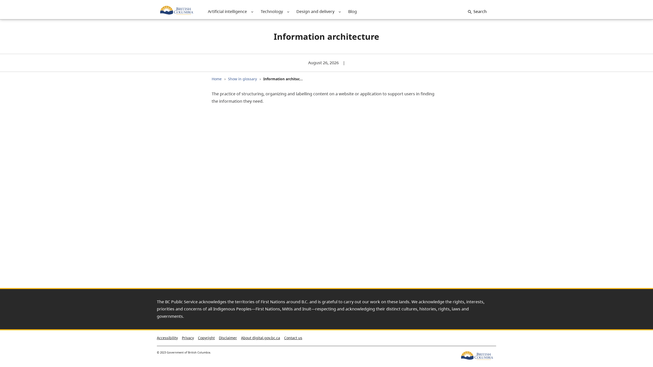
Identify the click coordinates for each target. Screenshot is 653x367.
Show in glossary (242, 78)
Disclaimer (228, 337)
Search (480, 11)
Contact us (293, 337)
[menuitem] (227, 11)
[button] (640, 339)
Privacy (188, 337)
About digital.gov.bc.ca (260, 337)
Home (217, 78)
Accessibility (167, 337)
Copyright (206, 337)
